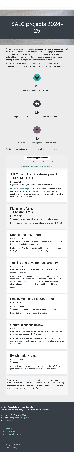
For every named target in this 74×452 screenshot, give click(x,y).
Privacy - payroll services (11, 434)
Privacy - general (8, 431)
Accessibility (6, 429)
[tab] (37, 158)
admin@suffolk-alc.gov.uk (18, 418)
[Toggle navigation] (66, 4)
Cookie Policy (11, 448)
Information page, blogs (19, 189)
